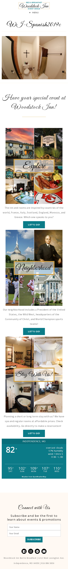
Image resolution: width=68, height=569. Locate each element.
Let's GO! (34, 224)
